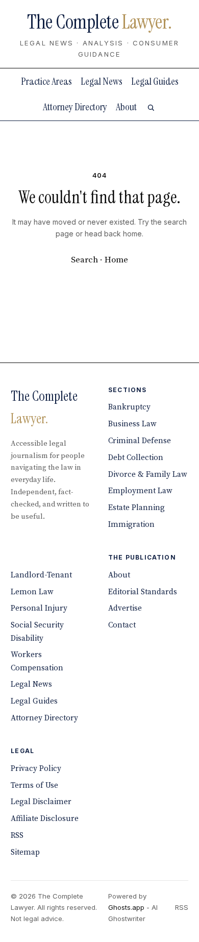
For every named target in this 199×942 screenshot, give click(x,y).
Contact (122, 625)
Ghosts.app (126, 907)
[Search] (150, 107)
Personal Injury (39, 608)
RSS (17, 835)
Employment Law (140, 491)
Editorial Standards (142, 592)
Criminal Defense (139, 441)
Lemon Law (32, 592)
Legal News (101, 81)
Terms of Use (34, 785)
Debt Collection (135, 458)
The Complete (99, 22)
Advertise (125, 608)
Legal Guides (155, 81)
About (126, 106)
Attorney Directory (75, 106)
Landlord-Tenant (41, 575)
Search (84, 259)
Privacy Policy (36, 769)
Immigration (131, 524)
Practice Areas (46, 81)
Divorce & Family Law (147, 474)
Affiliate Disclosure (45, 819)
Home (116, 259)
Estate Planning (136, 508)
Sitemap (25, 852)
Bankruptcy (129, 407)
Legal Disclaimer (41, 802)
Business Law (132, 424)
